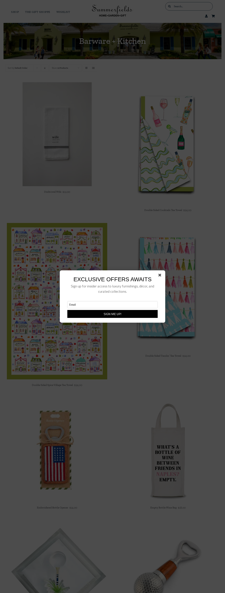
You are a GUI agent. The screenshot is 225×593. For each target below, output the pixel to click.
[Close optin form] (160, 276)
